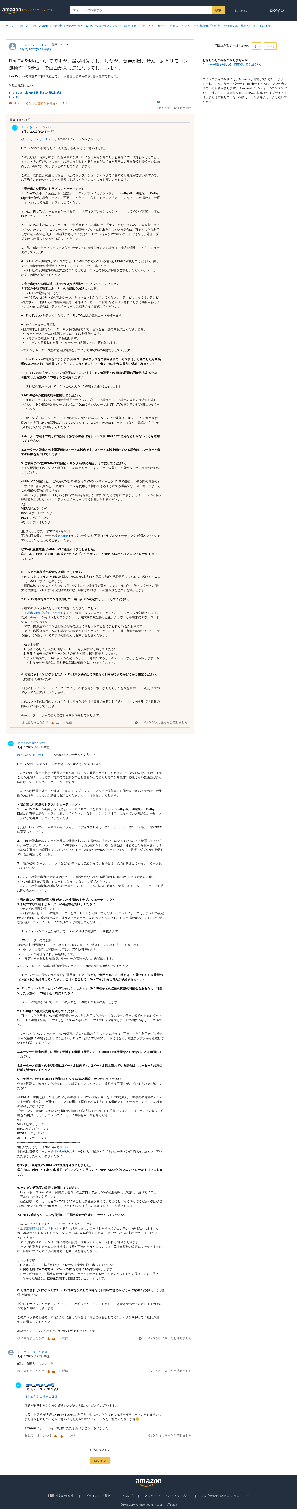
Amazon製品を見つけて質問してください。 (233, 64)
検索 (218, 10)
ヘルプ (127, 1496)
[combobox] (147, 10)
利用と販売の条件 (61, 1496)
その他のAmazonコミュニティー (225, 1496)
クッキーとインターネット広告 (167, 1496)
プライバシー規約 (98, 1496)
